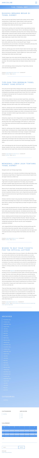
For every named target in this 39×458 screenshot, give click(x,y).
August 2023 (6, 353)
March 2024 (6, 337)
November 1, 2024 (16, 72)
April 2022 (5, 389)
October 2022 (6, 376)
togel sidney (10, 304)
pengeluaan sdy (24, 303)
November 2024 (7, 319)
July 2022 (5, 383)
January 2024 (6, 342)
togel (32, 303)
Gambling (7, 73)
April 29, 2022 (15, 301)
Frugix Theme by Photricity (7, 452)
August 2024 (6, 326)
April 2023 (5, 362)
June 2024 (5, 331)
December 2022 (7, 371)
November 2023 (7, 346)
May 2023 (5, 360)
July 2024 (5, 328)
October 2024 (6, 321)
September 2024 (7, 324)
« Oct (3, 438)
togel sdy (14, 73)
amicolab (7, 2)
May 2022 (5, 387)
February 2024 (6, 340)
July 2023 (5, 356)
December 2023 (7, 344)
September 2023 (7, 351)
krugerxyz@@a (8, 72)
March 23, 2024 (15, 238)
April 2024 (5, 335)
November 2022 (7, 374)
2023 (22, 415)
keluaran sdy (18, 303)
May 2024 (5, 333)
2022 (22, 417)
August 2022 (6, 380)
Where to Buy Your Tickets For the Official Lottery (17, 249)
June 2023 (5, 358)
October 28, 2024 (16, 153)
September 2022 (7, 378)
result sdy (28, 303)
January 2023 (6, 369)
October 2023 (6, 349)
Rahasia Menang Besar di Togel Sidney (16, 14)
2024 (22, 414)
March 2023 (6, 365)
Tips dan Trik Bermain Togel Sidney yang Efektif (18, 83)
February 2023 (6, 367)
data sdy (13, 303)
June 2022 (5, 385)
